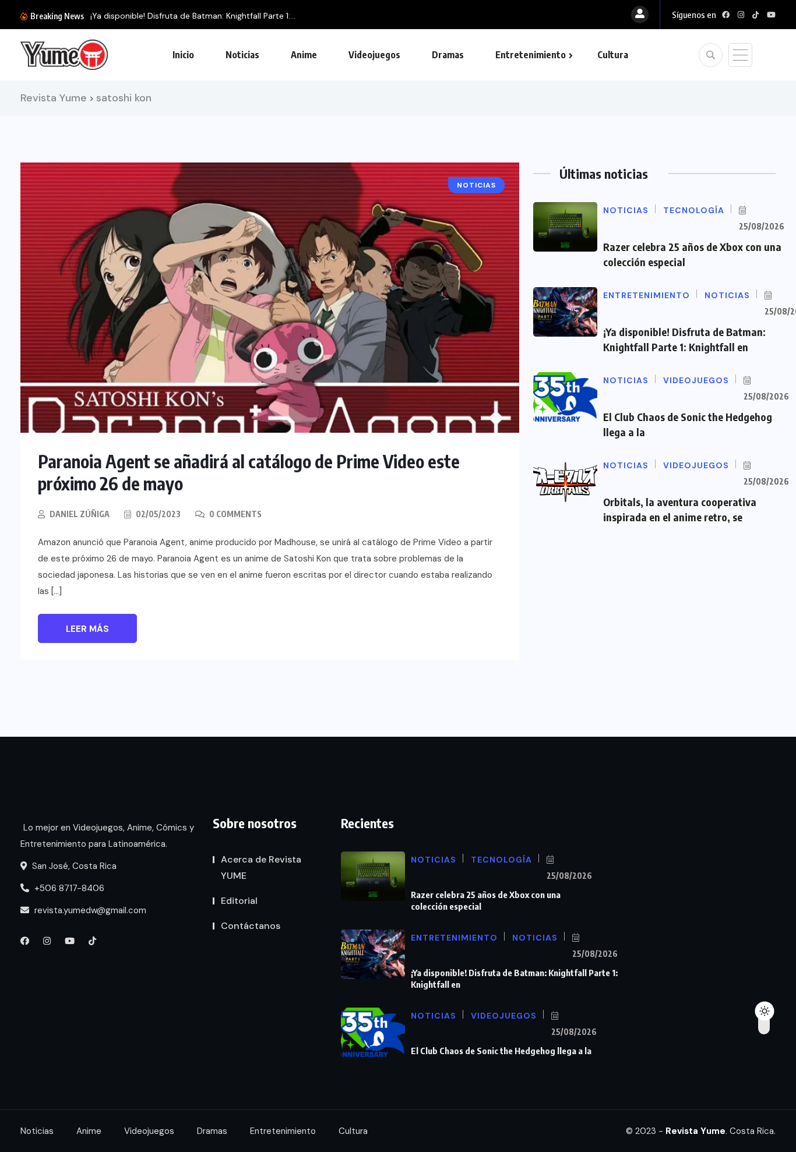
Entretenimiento (530, 55)
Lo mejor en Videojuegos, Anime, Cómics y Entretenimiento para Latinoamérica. (107, 836)
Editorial (239, 901)
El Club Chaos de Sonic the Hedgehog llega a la (501, 1050)
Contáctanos (250, 926)
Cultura (612, 55)
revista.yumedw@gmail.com (89, 910)
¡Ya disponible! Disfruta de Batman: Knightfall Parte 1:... (192, 15)
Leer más (87, 629)
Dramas (448, 55)
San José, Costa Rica (73, 866)
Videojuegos (374, 55)
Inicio (183, 55)
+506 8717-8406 (68, 888)
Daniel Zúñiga (80, 514)
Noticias (242, 55)
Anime (304, 55)
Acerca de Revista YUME (261, 867)
